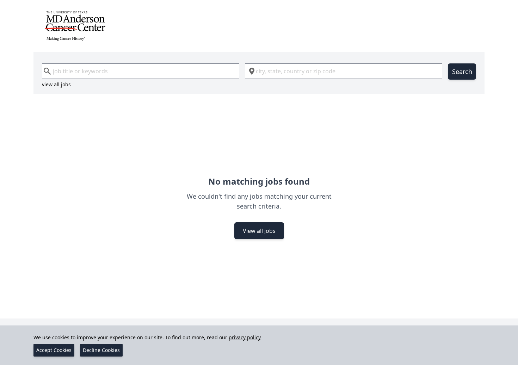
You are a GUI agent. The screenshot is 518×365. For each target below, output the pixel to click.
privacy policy (245, 337)
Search (462, 71)
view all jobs (56, 84)
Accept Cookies (54, 350)
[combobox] (140, 71)
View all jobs (259, 231)
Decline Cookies (101, 350)
